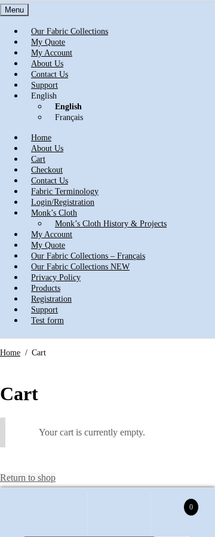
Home (10, 352)
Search (120, 513)
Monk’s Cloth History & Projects (111, 223)
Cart (171, 502)
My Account (56, 513)
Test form (47, 320)
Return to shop (28, 477)
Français (69, 117)
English (44, 95)
